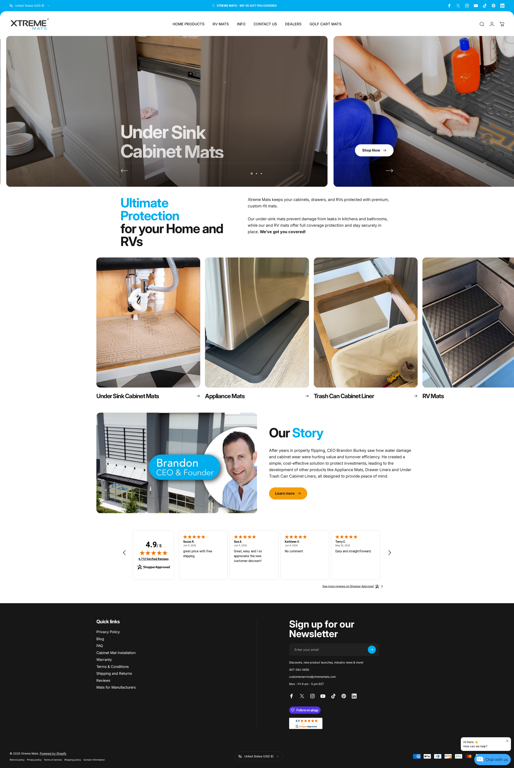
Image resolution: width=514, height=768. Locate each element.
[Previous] (124, 171)
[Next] (390, 171)
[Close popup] (507, 741)
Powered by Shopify (53, 753)
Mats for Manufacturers (116, 687)
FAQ (99, 646)
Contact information (94, 759)
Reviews (103, 680)
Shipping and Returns (114, 673)
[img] (154, 552)
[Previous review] (124, 552)
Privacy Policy (108, 632)
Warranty (104, 659)
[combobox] (30, 5)
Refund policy (17, 759)
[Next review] (389, 552)
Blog (100, 639)
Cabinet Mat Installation (116, 653)
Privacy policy (34, 759)
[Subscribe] (372, 650)
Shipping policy (72, 759)
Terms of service (53, 759)
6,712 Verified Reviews (154, 559)
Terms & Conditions (112, 666)
